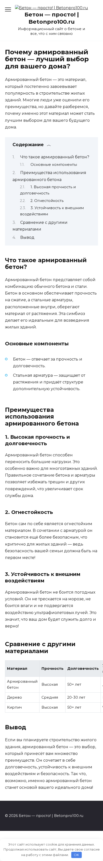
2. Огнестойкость (47, 200)
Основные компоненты (53, 164)
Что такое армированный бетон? (54, 157)
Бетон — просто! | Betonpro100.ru (51, 18)
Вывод (27, 237)
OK (76, 855)
